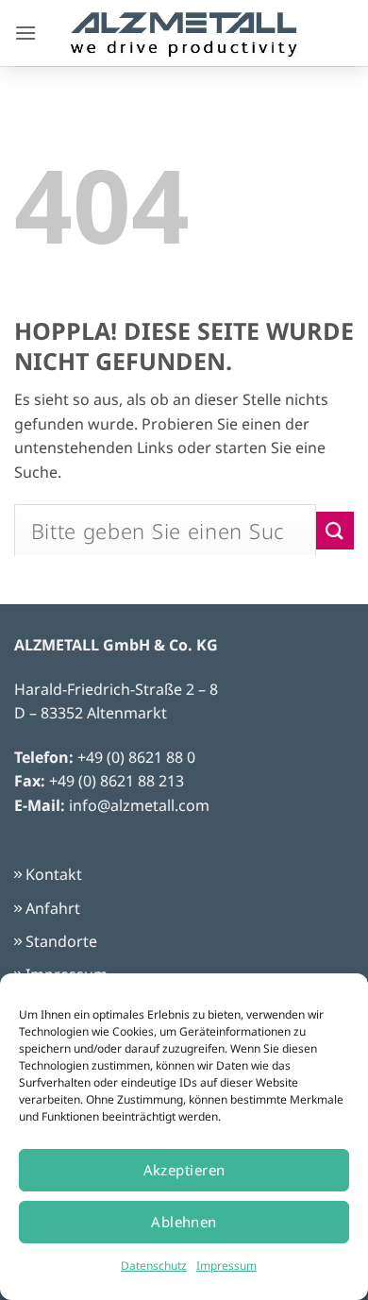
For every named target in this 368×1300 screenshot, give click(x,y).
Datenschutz (154, 1266)
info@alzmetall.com (139, 805)
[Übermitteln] (335, 530)
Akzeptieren (184, 1169)
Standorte (61, 941)
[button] (25, 32)
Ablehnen (184, 1221)
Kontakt (53, 874)
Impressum (226, 1266)
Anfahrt (52, 908)
